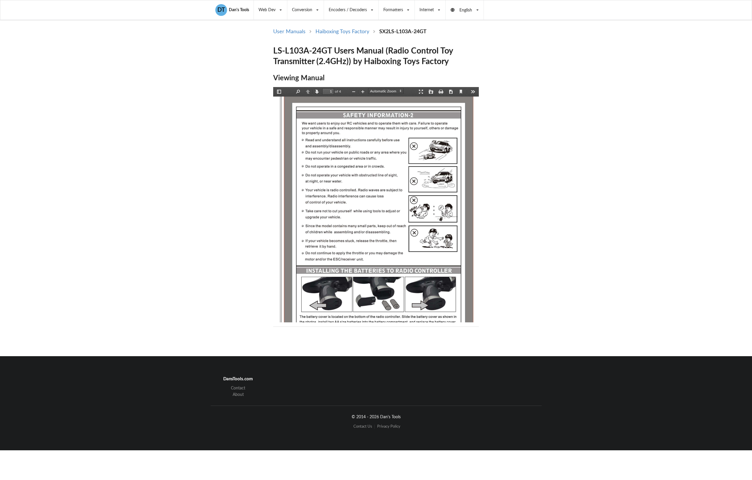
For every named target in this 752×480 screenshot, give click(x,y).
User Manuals (289, 31)
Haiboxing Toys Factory (342, 31)
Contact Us (362, 427)
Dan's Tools (233, 10)
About (238, 395)
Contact (238, 388)
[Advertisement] (528, 124)
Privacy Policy (388, 427)
